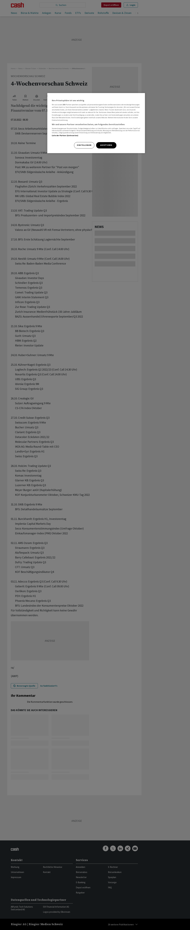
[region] (96, 123)
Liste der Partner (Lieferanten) (65, 135)
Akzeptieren (106, 145)
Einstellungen (84, 145)
